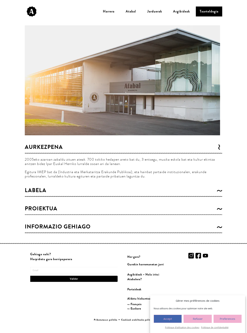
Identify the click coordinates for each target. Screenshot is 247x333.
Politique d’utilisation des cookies (182, 327)
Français (136, 304)
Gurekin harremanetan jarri (145, 264)
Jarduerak (154, 11)
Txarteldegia (209, 11)
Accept (167, 319)
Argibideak (181, 11)
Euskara (136, 308)
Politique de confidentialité (215, 327)
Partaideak (134, 289)
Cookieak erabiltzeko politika (137, 319)
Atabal (131, 11)
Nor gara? (133, 256)
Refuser (198, 319)
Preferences (227, 319)
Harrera (108, 11)
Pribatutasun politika (105, 319)
